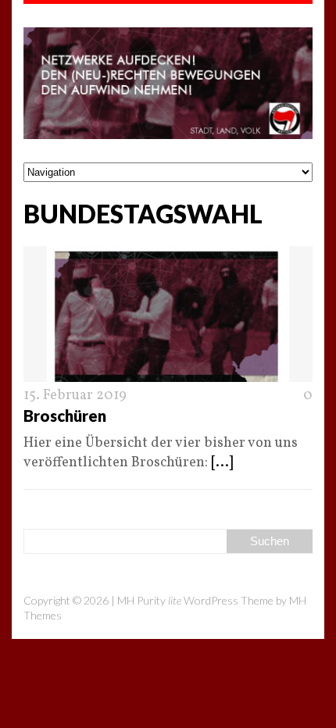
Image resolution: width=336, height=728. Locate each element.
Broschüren (64, 415)
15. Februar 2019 (75, 395)
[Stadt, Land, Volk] (168, 83)
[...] (222, 463)
